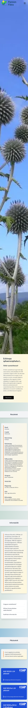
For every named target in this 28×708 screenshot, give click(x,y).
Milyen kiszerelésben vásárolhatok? (9, 609)
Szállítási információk (10, 614)
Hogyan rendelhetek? (9, 604)
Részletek (8, 397)
